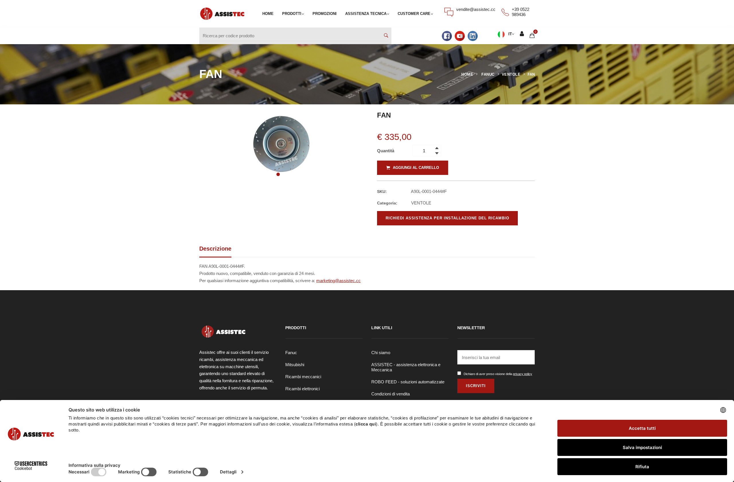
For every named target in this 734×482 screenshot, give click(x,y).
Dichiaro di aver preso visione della (498, 374)
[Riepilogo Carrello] (532, 35)
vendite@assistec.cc (475, 9)
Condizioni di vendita (390, 393)
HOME (268, 13)
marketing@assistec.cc (338, 280)
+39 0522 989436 (520, 12)
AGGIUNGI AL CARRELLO (415, 167)
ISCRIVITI (476, 386)
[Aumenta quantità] (437, 148)
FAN (531, 74)
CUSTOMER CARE (414, 13)
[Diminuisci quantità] (437, 153)
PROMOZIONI (325, 13)
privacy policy (522, 374)
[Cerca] (386, 36)
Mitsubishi (294, 364)
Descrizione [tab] (215, 248)
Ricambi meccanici (303, 376)
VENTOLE (511, 74)
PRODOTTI (291, 13)
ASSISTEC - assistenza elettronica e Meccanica (405, 367)
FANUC (488, 74)
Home (467, 74)
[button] (278, 174)
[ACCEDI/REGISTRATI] (522, 34)
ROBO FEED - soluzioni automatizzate (407, 381)
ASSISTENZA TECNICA (365, 13)
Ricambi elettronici (302, 388)
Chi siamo (380, 352)
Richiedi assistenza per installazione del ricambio (447, 218)
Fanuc (291, 352)
